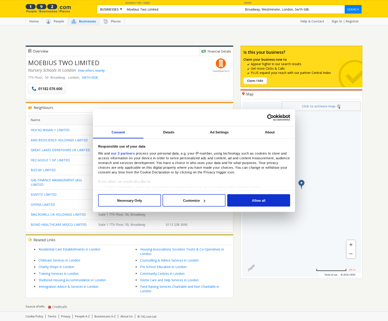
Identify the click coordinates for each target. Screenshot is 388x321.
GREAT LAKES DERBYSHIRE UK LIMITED (60, 150)
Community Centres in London (162, 273)
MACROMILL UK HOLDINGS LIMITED (58, 214)
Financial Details (219, 51)
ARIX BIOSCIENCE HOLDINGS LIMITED (59, 140)
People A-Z (82, 316)
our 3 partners (123, 153)
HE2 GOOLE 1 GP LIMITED (50, 160)
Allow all (258, 200)
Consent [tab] (118, 132)
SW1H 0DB (90, 77)
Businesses (87, 21)
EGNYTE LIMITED (44, 194)
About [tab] (270, 132)
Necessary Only (129, 200)
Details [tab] (168, 132)
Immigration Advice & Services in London (68, 286)
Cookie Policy (34, 316)
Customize (191, 200)
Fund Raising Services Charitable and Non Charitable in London (179, 288)
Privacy (65, 316)
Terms (52, 316)
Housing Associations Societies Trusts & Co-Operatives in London (182, 251)
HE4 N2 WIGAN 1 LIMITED (50, 130)
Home (34, 21)
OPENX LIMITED (43, 204)
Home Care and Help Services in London (169, 280)
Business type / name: (138, 3)
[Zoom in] (350, 244)
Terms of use (330, 274)
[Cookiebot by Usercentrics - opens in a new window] (270, 117)
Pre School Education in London (163, 267)
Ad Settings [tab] (219, 132)
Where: (248, 3)
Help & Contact (312, 21)
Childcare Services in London (59, 260)
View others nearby (91, 70)
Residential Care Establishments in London (69, 249)
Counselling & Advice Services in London (169, 260)
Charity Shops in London (56, 267)
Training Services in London (59, 273)
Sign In (337, 21)
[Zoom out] (350, 253)
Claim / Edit (255, 81)
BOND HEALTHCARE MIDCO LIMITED (59, 224)
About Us (126, 316)
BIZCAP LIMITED (43, 170)
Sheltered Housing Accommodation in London (72, 280)
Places (116, 21)
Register (352, 21)
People (59, 21)
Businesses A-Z (105, 316)
